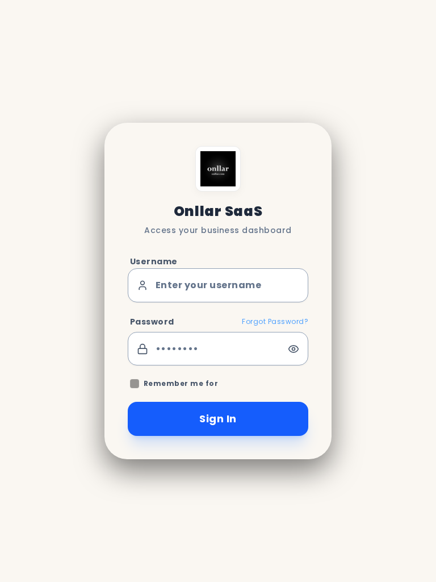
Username (154, 261)
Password (152, 321)
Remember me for (181, 383)
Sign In (217, 418)
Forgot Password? (275, 321)
